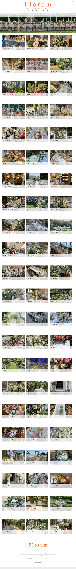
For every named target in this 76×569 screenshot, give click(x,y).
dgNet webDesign (38, 562)
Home (11, 15)
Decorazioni (43, 15)
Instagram (50, 555)
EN (74, 1)
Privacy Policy (36, 558)
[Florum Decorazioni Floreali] (38, 6)
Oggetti (35, 15)
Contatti (64, 15)
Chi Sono (18, 15)
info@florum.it (37, 555)
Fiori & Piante (26, 15)
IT (72, 1)
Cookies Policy (41, 558)
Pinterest (44, 555)
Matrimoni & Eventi (54, 15)
